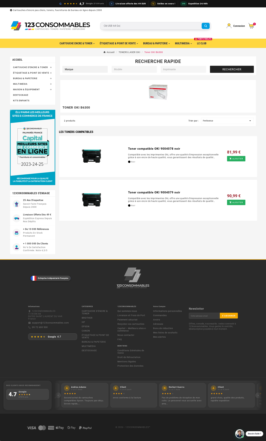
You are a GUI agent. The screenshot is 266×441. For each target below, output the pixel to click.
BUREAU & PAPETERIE (25, 78)
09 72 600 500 (40, 327)
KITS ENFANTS (21, 100)
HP (83, 322)
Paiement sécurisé (127, 319)
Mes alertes (159, 337)
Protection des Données (130, 366)
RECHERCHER (231, 69)
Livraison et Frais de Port (131, 315)
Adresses (158, 324)
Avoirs (156, 319)
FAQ (119, 339)
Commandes (160, 315)
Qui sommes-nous (127, 311)
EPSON (85, 326)
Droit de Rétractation (129, 357)
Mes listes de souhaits (165, 332)
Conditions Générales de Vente (130, 351)
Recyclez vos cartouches (130, 324)
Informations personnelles (167, 311)
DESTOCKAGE (20, 95)
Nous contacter (125, 335)
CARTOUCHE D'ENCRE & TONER (30, 67)
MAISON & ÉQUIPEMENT (26, 89)
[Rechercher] (206, 26)
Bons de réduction (163, 328)
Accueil (17, 59)
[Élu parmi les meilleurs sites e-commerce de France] (32, 147)
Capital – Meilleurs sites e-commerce (131, 329)
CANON (86, 331)
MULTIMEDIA (20, 84)
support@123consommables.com (50, 323)
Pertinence (227, 121)
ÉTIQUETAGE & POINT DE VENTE (31, 73)
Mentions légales (126, 361)
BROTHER (87, 318)
